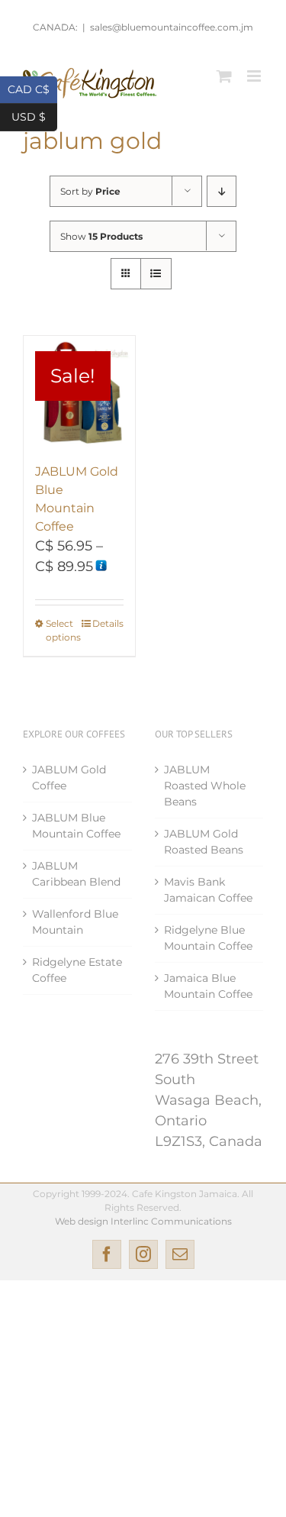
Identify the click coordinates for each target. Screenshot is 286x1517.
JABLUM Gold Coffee (69, 777)
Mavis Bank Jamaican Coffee (208, 890)
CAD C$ (32, 88)
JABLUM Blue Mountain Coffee (76, 826)
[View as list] (156, 274)
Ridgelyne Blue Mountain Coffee (208, 938)
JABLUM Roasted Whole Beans (205, 786)
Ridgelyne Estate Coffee (77, 970)
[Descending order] (221, 191)
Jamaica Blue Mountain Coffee (208, 986)
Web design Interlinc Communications (143, 1221)
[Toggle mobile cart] (224, 76)
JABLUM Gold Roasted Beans (203, 842)
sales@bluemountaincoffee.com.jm (171, 27)
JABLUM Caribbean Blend (76, 874)
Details (108, 623)
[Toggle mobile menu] (255, 76)
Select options (62, 630)
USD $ (34, 116)
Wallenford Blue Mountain (75, 922)
